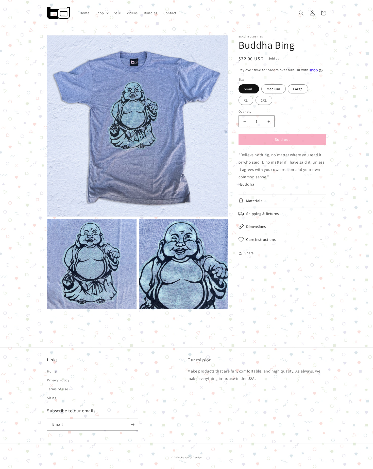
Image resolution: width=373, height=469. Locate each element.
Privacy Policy (58, 380)
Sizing (52, 398)
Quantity (245, 111)
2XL (264, 100)
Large (298, 89)
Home (52, 371)
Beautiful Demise (191, 457)
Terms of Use (57, 389)
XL (246, 100)
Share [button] (249, 253)
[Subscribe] (132, 425)
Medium (273, 89)
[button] (101, 13)
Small (249, 89)
